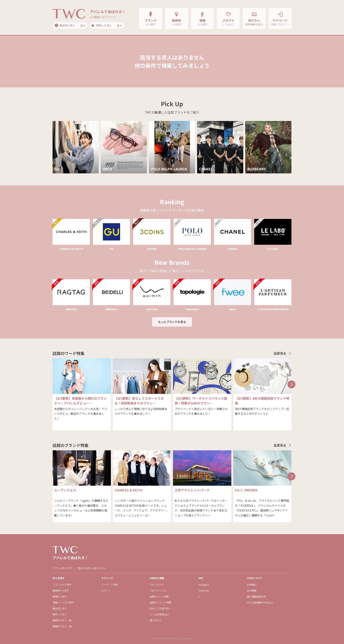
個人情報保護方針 (256, 596)
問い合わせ (156, 620)
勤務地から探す (61, 590)
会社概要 (251, 590)
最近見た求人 (60, 608)
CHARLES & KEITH (128, 490)
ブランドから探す (62, 584)
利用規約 (251, 584)
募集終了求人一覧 (62, 626)
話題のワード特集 (159, 596)
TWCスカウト (157, 584)
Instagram (203, 584)
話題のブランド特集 (160, 602)
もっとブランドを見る (172, 322)
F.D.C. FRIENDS (246, 490)
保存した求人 (60, 614)
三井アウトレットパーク (192, 490)
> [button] (291, 384)
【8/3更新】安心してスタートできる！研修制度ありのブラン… (139, 400)
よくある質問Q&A (159, 614)
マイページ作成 (109, 584)
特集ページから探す (63, 602)
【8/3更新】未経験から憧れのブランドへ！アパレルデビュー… (80, 400)
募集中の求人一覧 (62, 620)
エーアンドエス (65, 490)
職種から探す (60, 596)
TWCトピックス (158, 590)
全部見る (280, 353)
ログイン (106, 590)
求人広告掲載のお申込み (260, 602)
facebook (203, 590)
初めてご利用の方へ (160, 608)
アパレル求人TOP (62, 568)
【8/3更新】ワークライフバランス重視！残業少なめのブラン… (201, 400)
